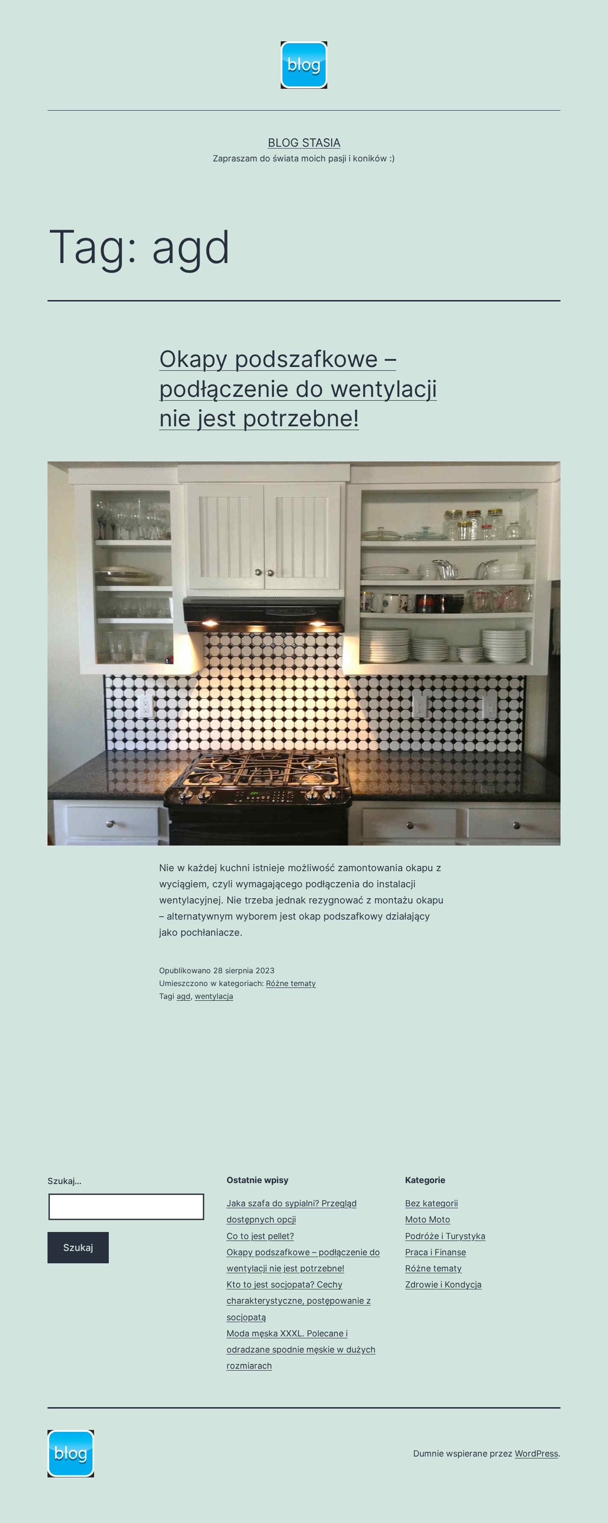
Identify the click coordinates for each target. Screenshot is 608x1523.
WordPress (536, 1453)
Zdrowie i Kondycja (443, 1284)
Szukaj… (65, 1181)
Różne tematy (291, 983)
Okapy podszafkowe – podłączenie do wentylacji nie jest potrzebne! (298, 388)
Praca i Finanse (435, 1252)
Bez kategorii (431, 1203)
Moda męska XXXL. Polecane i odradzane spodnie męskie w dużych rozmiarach (301, 1349)
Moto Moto (427, 1219)
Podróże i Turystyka (445, 1236)
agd (183, 996)
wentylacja (214, 996)
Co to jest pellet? (260, 1236)
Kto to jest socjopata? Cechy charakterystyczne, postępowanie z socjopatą (299, 1300)
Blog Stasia (304, 143)
